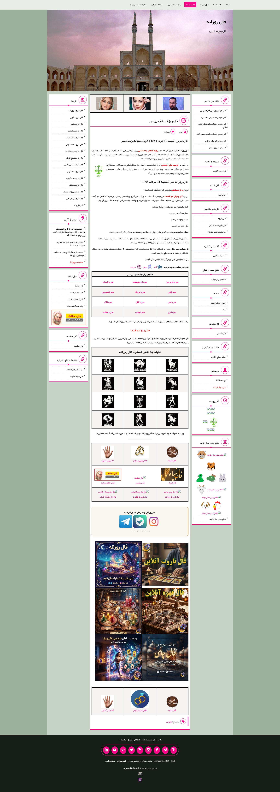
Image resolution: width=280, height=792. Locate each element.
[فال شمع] (118, 611)
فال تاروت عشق (76, 185)
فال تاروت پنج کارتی (74, 157)
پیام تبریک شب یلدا (74, 306)
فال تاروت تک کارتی (74, 137)
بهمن (145, 267)
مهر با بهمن (140, 312)
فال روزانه (190, 4)
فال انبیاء (222, 194)
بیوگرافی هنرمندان (75, 369)
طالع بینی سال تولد (217, 519)
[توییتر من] (131, 750)
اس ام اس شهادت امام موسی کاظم (211, 134)
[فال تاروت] (165, 565)
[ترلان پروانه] (140, 104)
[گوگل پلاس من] (123, 750)
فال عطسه (140, 482)
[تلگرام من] (165, 750)
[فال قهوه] (165, 611)
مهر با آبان (140, 302)
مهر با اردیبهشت (140, 282)
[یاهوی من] (173, 750)
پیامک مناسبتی (174, 4)
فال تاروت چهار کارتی (74, 151)
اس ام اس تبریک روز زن (215, 140)
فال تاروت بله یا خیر (74, 198)
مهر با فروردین (172, 282)
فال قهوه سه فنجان (217, 225)
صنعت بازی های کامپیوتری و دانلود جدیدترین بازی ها (69, 253)
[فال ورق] (118, 658)
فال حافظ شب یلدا (75, 299)
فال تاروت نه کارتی (75, 171)
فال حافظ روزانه (76, 292)
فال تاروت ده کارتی (74, 178)
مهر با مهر (172, 302)
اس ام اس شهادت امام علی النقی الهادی (213, 125)
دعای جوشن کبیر (218, 302)
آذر (155, 267)
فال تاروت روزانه (172, 496)
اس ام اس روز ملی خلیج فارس (213, 110)
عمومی (169, 721)
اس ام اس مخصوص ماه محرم (213, 117)
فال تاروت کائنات (140, 496)
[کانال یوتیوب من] (114, 750)
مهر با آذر (108, 302)
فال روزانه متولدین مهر (163, 121)
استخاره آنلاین (157, 4)
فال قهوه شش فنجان (217, 232)
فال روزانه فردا (76, 376)
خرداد (133, 267)
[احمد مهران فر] (173, 104)
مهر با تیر (172, 292)
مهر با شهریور (108, 292)
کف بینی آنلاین (219, 255)
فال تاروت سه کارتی (74, 144)
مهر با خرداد (108, 282)
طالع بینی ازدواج (219, 279)
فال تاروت (204, 4)
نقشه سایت (128, 768)
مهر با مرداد (140, 292)
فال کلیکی (221, 333)
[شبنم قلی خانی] (106, 104)
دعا (224, 309)
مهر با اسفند (108, 312)
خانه (228, 4)
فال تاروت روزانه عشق (73, 191)
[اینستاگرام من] (148, 750)
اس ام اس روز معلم (217, 147)
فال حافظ (217, 4)
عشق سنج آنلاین (218, 356)
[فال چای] (165, 658)
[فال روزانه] (118, 565)
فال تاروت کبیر (76, 117)
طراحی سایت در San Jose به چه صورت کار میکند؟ (71, 243)
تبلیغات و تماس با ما (137, 4)
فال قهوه (222, 218)
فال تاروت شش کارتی (73, 164)
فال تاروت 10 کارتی (108, 496)
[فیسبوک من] (157, 750)
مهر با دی (172, 312)
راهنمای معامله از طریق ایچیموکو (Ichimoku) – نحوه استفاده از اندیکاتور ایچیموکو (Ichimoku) (69, 232)
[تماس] (140, 750)
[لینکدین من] (106, 750)
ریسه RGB (221, 380)
